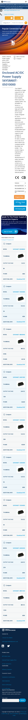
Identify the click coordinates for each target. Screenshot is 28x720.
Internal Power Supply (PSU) (6, 58)
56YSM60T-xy (6, 66)
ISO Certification (6, 688)
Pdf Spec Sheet (20, 202)
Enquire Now (19, 197)
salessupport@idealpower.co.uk (12, 10)
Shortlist (9, 18)
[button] (26, 1)
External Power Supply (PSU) (9, 660)
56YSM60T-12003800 (19, 420)
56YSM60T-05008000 (19, 249)
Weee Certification (6, 684)
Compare (18, 18)
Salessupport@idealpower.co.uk (10, 641)
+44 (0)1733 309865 (7, 637)
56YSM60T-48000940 (19, 334)
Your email (4, 698)
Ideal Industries (6, 681)
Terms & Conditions (14, 713)
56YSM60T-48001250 (19, 591)
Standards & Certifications (8, 677)
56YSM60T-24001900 (19, 377)
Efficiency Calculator (7, 669)
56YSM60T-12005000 (19, 463)
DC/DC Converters (6, 663)
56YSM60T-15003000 (19, 292)
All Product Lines (6, 656)
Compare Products (7, 240)
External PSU (14, 48)
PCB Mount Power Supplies (6, 62)
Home (4, 56)
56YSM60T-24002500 (19, 548)
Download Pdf (21, 279)
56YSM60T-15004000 (19, 505)
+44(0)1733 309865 (9, 14)
